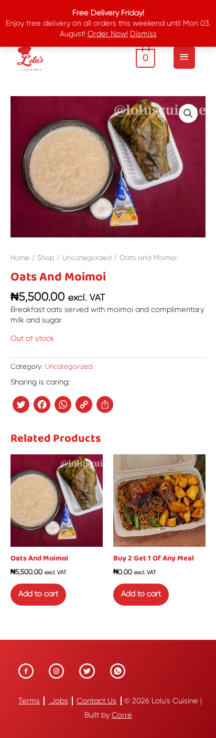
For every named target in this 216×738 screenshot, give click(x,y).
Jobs (58, 701)
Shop (46, 258)
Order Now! (108, 33)
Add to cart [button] (38, 593)
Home (19, 258)
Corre (122, 715)
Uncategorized (87, 258)
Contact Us (96, 701)
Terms (29, 701)
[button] (188, 113)
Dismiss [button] (143, 33)
